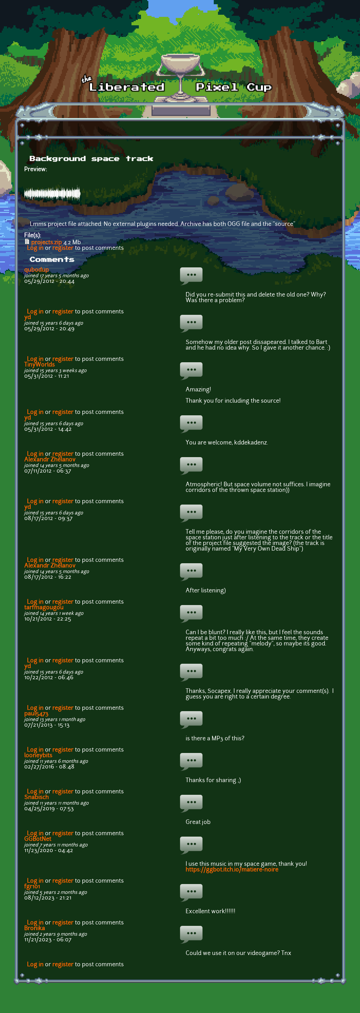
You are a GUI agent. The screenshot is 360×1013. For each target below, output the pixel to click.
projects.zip (46, 243)
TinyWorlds (39, 365)
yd (27, 317)
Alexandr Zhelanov (50, 460)
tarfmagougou (44, 608)
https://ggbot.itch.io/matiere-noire (232, 870)
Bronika (34, 928)
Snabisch (36, 797)
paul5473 (36, 714)
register (62, 248)
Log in (35, 248)
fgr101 (32, 887)
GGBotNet (37, 839)
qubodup (36, 270)
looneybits (38, 756)
